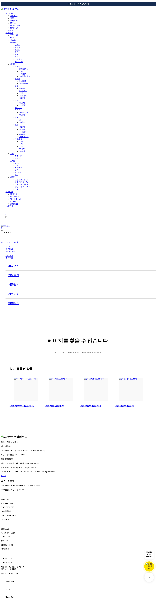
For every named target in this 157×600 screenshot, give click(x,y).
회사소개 (9, 13)
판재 (21, 142)
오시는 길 (14, 28)
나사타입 (23, 81)
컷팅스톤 (18, 156)
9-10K (17, 163)
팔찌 (16, 52)
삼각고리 (23, 132)
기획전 (13, 177)
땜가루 (22, 149)
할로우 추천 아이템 (22, 187)
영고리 (22, 129)
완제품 (13, 42)
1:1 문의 (13, 201)
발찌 (16, 54)
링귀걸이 (23, 91)
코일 (21, 146)
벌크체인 (23, 103)
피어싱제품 (24, 69)
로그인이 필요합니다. (9, 242)
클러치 (22, 98)
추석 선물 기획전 (22, 184)
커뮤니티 (9, 192)
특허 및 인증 (15, 25)
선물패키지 (24, 137)
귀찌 (21, 93)
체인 (16, 100)
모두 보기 (14, 35)
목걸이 (17, 50)
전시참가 (13, 21)
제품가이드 (14, 197)
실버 (16, 170)
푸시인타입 (24, 83)
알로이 (22, 151)
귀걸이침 (23, 96)
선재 (21, 144)
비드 (16, 117)
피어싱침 (23, 74)
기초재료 (18, 139)
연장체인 (23, 105)
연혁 (12, 18)
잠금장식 (18, 108)
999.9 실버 (19, 62)
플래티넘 (18, 172)
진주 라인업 (19, 189)
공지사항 (13, 194)
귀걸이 (17, 45)
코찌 (21, 71)
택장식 (22, 115)
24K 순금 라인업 (21, 182)
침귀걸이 (23, 88)
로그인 (3, 476)
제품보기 (9, 33)
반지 (16, 57)
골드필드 (18, 167)
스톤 (12, 154)
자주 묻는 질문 (16, 199)
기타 (16, 125)
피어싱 (17, 47)
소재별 (13, 161)
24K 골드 (18, 59)
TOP (149, 577)
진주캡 (22, 134)
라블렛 (17, 79)
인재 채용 (14, 204)
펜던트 (17, 110)
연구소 (13, 23)
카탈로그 (9, 30)
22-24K (17, 165)
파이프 (22, 122)
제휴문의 (9, 206)
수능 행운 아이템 (22, 180)
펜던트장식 (24, 113)
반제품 (13, 64)
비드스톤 (18, 158)
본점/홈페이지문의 (8, 495)
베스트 (13, 40)
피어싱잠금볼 (24, 76)
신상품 (13, 37)
